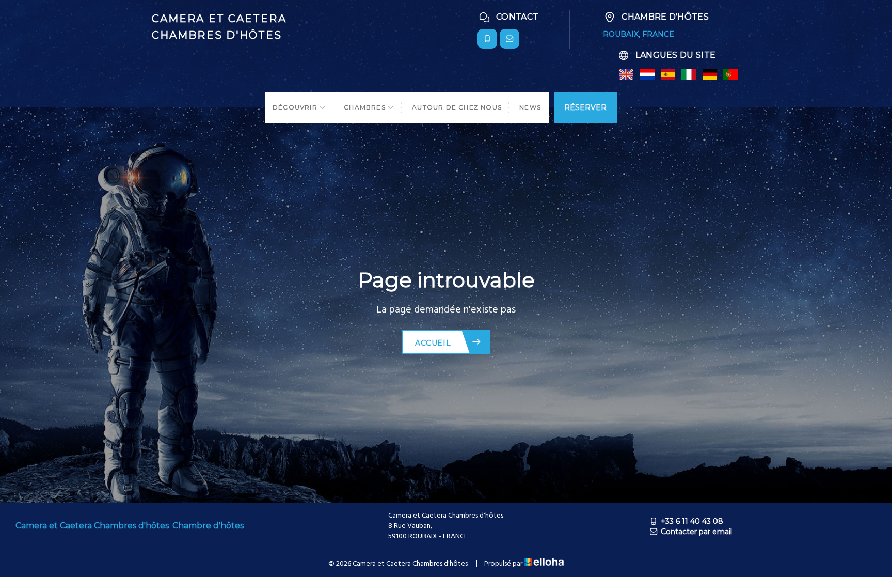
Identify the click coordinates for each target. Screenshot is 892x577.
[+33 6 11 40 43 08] (487, 39)
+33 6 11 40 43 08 (692, 521)
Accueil (433, 343)
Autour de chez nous (457, 107)
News (530, 107)
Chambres (366, 107)
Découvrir (296, 107)
